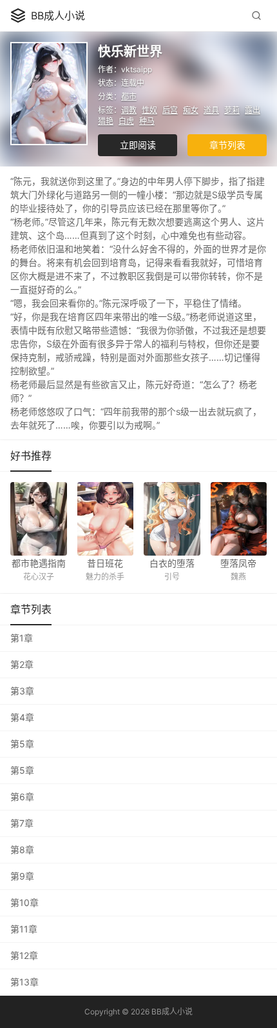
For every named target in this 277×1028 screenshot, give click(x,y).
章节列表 (227, 144)
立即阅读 (138, 144)
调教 (129, 110)
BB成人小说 (58, 15)
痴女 (190, 110)
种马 (147, 121)
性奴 (149, 110)
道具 (211, 110)
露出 (252, 110)
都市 (129, 96)
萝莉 (232, 110)
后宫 (170, 110)
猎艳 (105, 121)
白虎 (126, 121)
